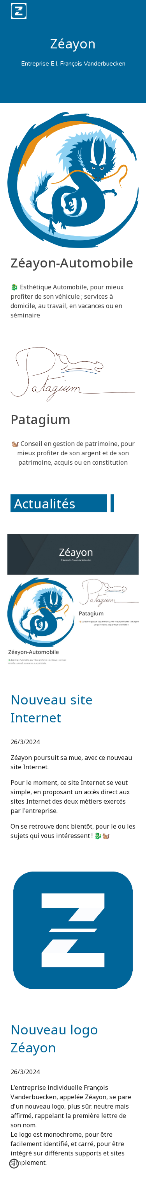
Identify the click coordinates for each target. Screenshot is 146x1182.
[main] (73, 51)
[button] (14, 1166)
